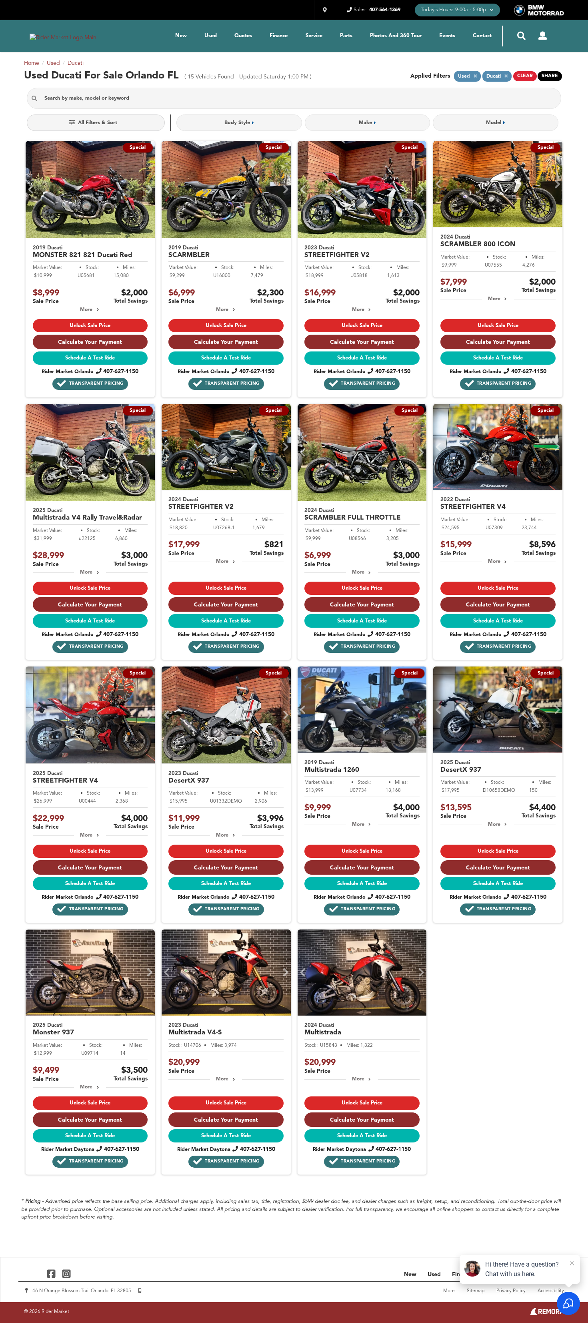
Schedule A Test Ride (90, 358)
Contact (482, 35)
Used (210, 35)
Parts (346, 35)
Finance (279, 35)
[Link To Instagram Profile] (66, 1273)
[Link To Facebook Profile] (52, 1273)
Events (447, 35)
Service (314, 35)
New (181, 35)
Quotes (243, 35)
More (86, 309)
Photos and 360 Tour (396, 35)
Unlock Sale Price (90, 325)
